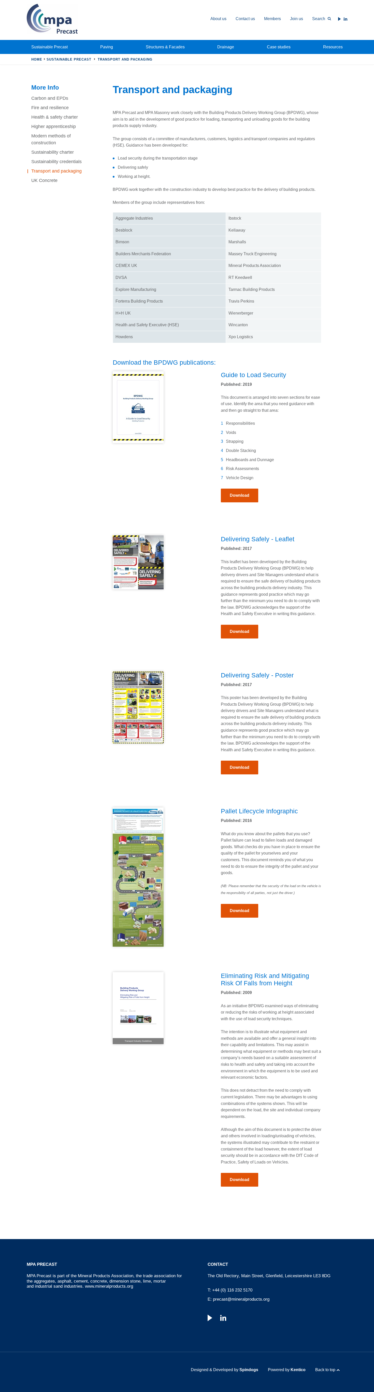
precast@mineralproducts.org (241, 1299)
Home (36, 59)
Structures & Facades (165, 47)
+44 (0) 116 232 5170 (232, 1290)
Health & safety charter (54, 117)
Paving (106, 47)
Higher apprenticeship (53, 126)
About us (218, 19)
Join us (296, 19)
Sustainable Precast (49, 47)
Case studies (279, 47)
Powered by (287, 1370)
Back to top (325, 1370)
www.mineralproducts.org (109, 1286)
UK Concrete (44, 180)
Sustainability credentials (56, 161)
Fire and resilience (50, 107)
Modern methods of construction (51, 139)
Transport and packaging (56, 171)
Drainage (225, 47)
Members (272, 19)
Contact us (245, 19)
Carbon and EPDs (49, 98)
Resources (333, 47)
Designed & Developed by (224, 1370)
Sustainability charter (52, 152)
